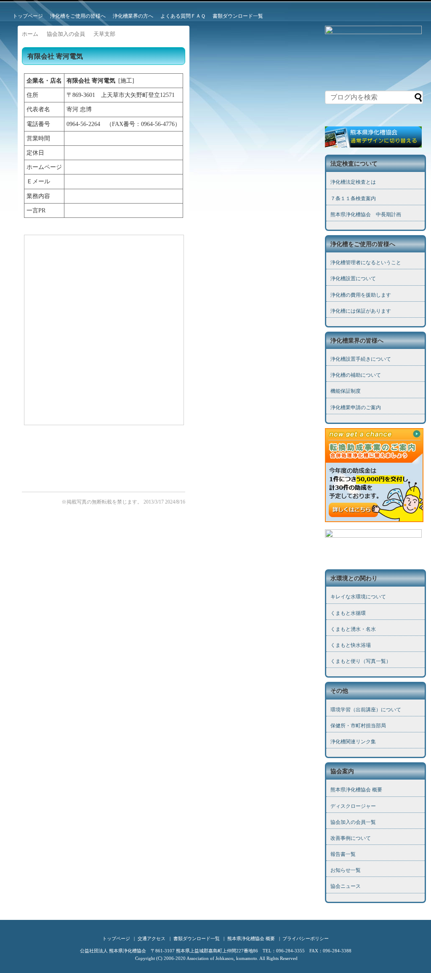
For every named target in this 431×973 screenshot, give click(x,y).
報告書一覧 (343, 854)
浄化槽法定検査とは (353, 182)
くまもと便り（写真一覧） (360, 661)
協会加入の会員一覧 (353, 822)
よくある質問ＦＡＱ (182, 16)
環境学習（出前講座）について (365, 710)
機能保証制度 (345, 391)
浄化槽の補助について (355, 375)
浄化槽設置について (353, 278)
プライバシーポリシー (305, 938)
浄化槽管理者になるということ (365, 262)
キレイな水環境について (358, 597)
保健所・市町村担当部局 (358, 726)
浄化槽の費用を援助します (360, 295)
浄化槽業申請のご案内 (355, 407)
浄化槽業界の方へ (133, 16)
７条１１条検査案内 (353, 198)
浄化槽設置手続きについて (360, 359)
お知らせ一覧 (345, 870)
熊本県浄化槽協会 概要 (356, 790)
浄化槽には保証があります (360, 311)
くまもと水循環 (348, 613)
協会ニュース (345, 886)
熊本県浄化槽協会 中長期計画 (365, 214)
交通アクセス (151, 938)
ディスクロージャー (353, 806)
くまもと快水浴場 (350, 645)
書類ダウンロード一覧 (238, 16)
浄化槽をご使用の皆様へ (78, 16)
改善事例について (350, 838)
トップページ (28, 16)
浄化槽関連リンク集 (353, 742)
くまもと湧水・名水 (353, 629)
